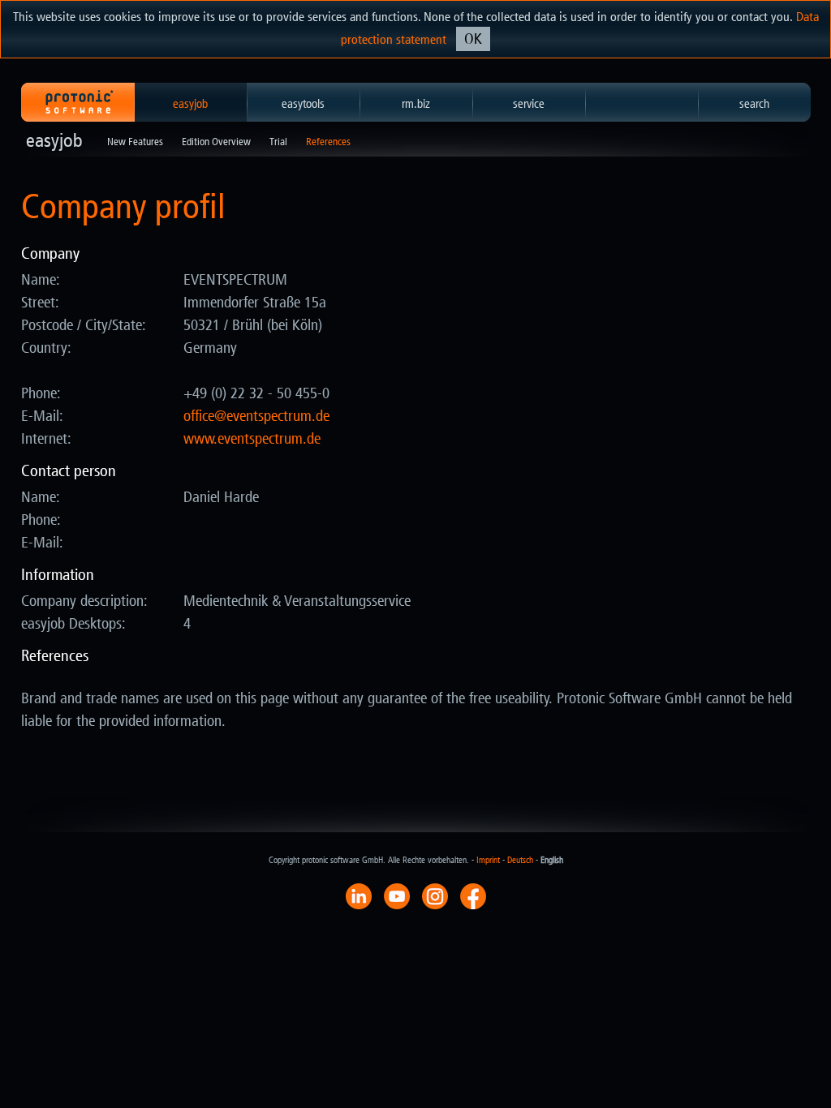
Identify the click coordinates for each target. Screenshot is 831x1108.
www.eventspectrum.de (252, 439)
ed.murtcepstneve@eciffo (256, 416)
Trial (278, 141)
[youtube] (397, 895)
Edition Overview (216, 141)
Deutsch (520, 860)
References (328, 141)
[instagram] (435, 895)
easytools (303, 104)
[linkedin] (359, 895)
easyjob (190, 104)
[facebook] (473, 895)
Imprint (488, 860)
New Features (135, 141)
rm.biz (416, 104)
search (754, 104)
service (529, 104)
